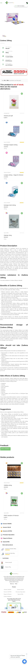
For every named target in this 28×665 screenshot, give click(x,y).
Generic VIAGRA (7, 589)
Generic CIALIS (20, 589)
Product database (7, 596)
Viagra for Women (7, 594)
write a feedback (5, 448)
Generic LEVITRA (7, 591)
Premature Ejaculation (20, 591)
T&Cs (16, 583)
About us (12, 583)
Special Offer (20, 594)
